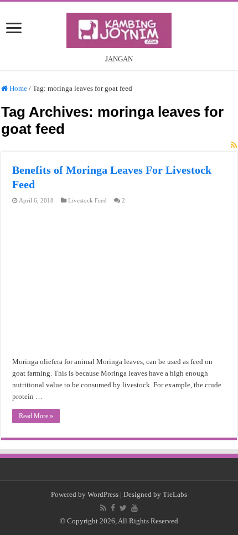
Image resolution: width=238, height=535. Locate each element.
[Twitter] (123, 508)
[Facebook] (113, 508)
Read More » (36, 416)
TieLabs (175, 494)
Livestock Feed (87, 200)
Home (17, 88)
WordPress (102, 494)
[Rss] (103, 508)
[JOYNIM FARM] (119, 28)
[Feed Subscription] (234, 145)
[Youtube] (134, 508)
